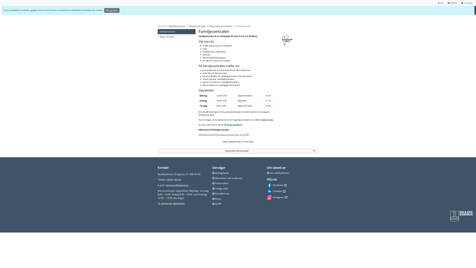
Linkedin (277, 191)
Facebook (278, 185)
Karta (218, 198)
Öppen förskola (167, 36)
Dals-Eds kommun (177, 26)
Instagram (278, 197)
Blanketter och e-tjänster (229, 178)
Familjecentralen (167, 31)
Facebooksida (233, 124)
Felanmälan (221, 183)
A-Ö (442, 3)
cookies (33, 10)
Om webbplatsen (279, 173)
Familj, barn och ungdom (220, 26)
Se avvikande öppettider (171, 203)
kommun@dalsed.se (177, 185)
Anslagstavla (222, 173)
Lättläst (453, 3)
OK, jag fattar (112, 10)
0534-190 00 (174, 179)
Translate (468, 3)
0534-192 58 (267, 119)
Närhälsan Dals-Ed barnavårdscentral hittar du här (222, 134)
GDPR (218, 203)
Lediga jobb (221, 188)
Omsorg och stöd (197, 26)
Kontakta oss (222, 193)
